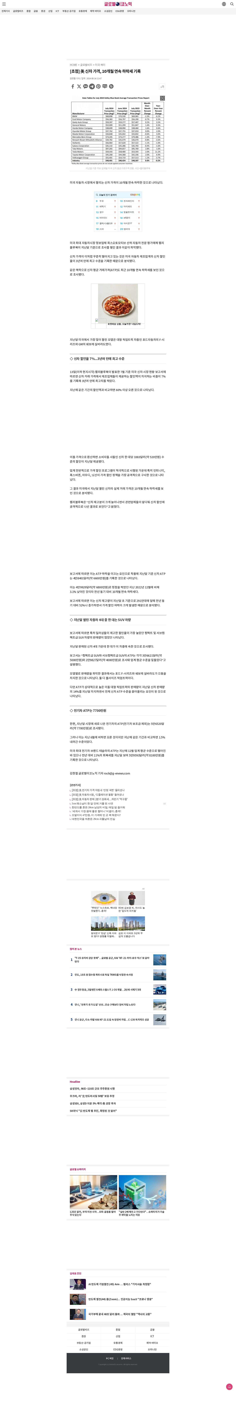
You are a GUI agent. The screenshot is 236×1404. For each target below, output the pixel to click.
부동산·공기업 (68, 11)
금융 (36, 11)
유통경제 (83, 11)
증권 (43, 11)
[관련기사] (75, 785)
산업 (50, 11)
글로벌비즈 (18, 11)
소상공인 (108, 11)
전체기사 (6, 11)
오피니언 (131, 11)
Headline (75, 1081)
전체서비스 (126, 1358)
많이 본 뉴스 (76, 949)
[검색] (232, 4)
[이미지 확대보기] (162, 98)
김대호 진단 (75, 1273)
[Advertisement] (118, 36)
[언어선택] (224, 4)
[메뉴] (4, 4)
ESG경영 (120, 11)
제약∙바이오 (95, 11)
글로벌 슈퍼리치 (78, 1169)
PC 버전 (110, 1358)
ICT (57, 11)
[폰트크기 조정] (162, 87)
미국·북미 (100, 65)
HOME (73, 65)
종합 (28, 11)
